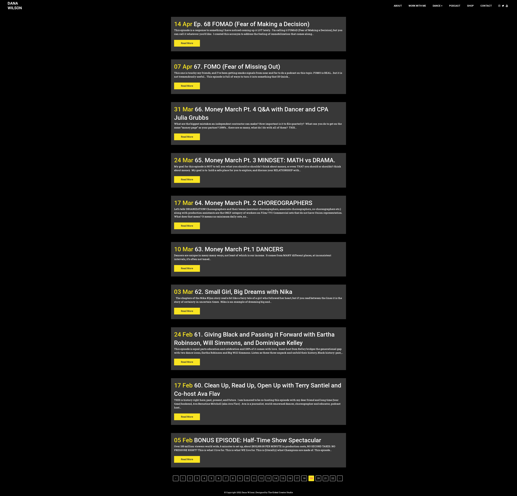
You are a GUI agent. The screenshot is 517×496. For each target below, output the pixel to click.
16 (290, 478)
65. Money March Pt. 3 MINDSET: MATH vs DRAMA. (265, 160)
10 (247, 478)
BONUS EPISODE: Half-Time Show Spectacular (257, 440)
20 (318, 478)
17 (297, 478)
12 (261, 478)
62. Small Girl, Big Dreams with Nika (243, 291)
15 (282, 478)
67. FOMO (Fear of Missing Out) (237, 66)
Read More (187, 43)
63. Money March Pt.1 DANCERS (239, 249)
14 (275, 478)
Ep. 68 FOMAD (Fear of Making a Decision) (252, 24)
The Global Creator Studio (280, 492)
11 (254, 478)
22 (332, 478)
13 (268, 478)
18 (304, 478)
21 (325, 478)
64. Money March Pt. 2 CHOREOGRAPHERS (253, 202)
